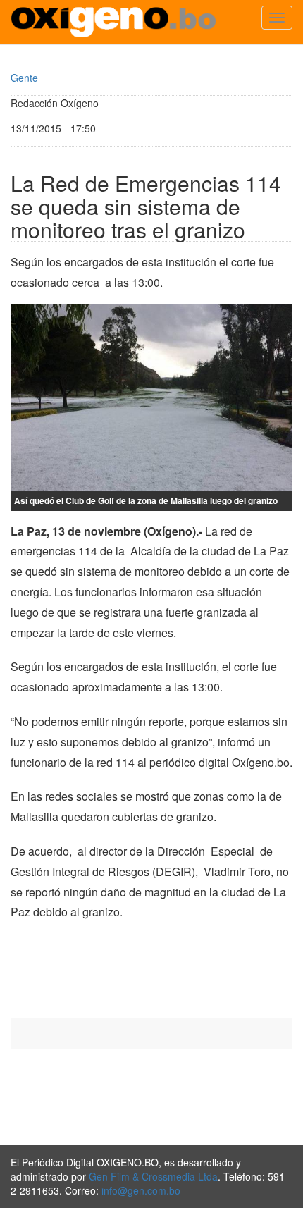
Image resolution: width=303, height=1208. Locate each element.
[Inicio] (114, 22)
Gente (24, 77)
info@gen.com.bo (140, 1190)
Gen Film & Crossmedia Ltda (153, 1176)
